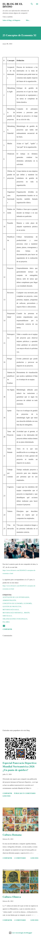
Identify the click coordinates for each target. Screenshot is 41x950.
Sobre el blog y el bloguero (11, 20)
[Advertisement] (20, 708)
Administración (9, 600)
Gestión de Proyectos (12, 606)
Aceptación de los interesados (16, 597)
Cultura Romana (12, 834)
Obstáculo (7, 616)
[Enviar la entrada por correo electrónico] (4, 626)
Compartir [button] (7, 629)
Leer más (6, 796)
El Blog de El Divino (13, 5)
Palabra (6, 622)
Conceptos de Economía (13, 603)
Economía (28, 603)
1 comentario (20, 858)
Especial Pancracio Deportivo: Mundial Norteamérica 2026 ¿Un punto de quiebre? (20, 766)
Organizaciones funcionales (15, 619)
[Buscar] (32, 4)
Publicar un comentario (25, 793)
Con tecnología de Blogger (21, 933)
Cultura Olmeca (12, 896)
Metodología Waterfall (13, 613)
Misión (27, 613)
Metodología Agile (11, 609)
